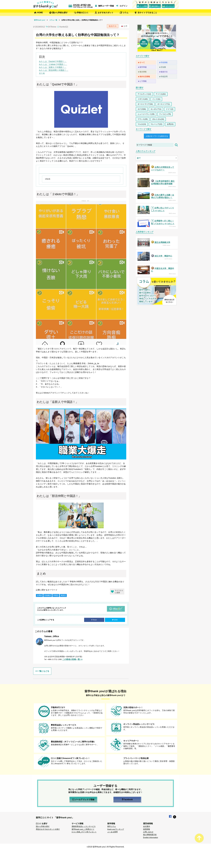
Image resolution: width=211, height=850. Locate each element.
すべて (142, 62)
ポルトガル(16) (158, 119)
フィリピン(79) (165, 114)
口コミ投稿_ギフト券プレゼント (84, 832)
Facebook (128, 799)
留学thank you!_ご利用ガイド (83, 829)
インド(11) (156, 99)
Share (95, 620)
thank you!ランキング (115, 829)
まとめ (42, 73)
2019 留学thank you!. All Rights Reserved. (106, 847)
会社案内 (146, 826)
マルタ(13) (142, 124)
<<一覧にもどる (42, 671)
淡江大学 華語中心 (163, 256)
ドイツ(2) (169, 109)
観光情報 (143, 72)
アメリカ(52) (161, 94)
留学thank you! (39, 20)
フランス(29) (143, 119)
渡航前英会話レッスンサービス (84, 826)
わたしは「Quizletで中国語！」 (53, 61)
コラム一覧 (53, 20)
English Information (150, 837)
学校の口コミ (83, 13)
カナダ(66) (142, 109)
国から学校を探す (60, 13)
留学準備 (143, 67)
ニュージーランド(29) (146, 114)
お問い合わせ (148, 832)
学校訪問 (164, 76)
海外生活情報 (145, 76)
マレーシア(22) (156, 124)
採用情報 (146, 829)
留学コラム (111, 826)
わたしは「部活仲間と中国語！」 (53, 70)
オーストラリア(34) (145, 104)
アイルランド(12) (144, 94)
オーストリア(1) (163, 104)
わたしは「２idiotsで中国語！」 (53, 64)
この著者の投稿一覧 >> (72, 659)
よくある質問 (112, 832)
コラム (125, 13)
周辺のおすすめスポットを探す (48, 829)
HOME (40, 13)
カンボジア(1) (156, 109)
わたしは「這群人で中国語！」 (52, 67)
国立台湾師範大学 (162, 242)
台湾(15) (170, 124)
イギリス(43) (143, 99)
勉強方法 (164, 72)
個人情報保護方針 (150, 835)
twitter (116, 620)
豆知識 (163, 67)
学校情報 (164, 62)
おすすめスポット (105, 13)
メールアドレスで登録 (84, 799)
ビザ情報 (143, 81)
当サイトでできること (147, 13)
